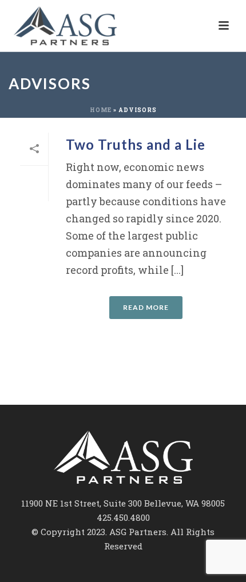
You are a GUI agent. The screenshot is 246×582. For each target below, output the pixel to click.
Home (101, 110)
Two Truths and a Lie (135, 144)
